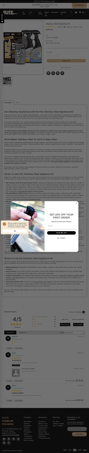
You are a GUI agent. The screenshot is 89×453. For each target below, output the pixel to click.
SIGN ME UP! (61, 233)
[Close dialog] (76, 203)
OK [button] (15, 231)
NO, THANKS (61, 238)
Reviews (2, 17)
